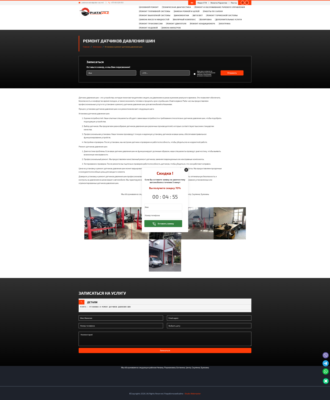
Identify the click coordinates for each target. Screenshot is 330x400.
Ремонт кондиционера (202, 24)
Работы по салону (213, 11)
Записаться (165, 350)
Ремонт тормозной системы (222, 15)
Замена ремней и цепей (187, 11)
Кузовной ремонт (149, 7)
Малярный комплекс (184, 19)
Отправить (232, 73)
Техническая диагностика (176, 7)
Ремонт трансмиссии (151, 24)
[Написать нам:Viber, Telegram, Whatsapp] (326, 381)
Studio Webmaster (193, 393)
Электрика (224, 24)
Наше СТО (202, 3)
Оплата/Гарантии (219, 3)
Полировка (206, 19)
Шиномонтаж (181, 15)
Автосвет (198, 15)
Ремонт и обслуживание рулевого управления (220, 7)
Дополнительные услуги (229, 19)
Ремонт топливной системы (154, 11)
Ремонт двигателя (176, 24)
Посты (234, 3)
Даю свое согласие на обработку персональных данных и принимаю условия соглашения (206, 73)
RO (192, 3)
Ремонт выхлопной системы (154, 15)
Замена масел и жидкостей (154, 19)
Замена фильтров (171, 28)
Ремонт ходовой (148, 28)
